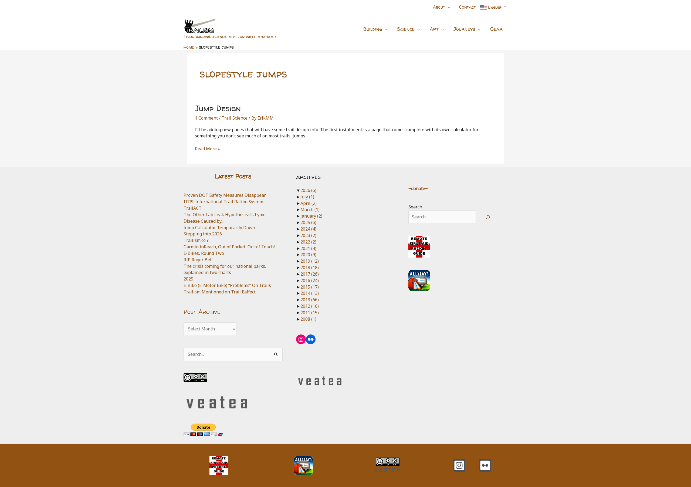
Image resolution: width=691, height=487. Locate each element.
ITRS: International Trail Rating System (223, 202)
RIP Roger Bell (198, 260)
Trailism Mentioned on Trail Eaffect (220, 292)
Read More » (207, 149)
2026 (308, 190)
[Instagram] (459, 465)
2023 (308, 235)
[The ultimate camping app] (419, 280)
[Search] (488, 217)
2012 (309, 306)
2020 (308, 255)
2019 (309, 261)
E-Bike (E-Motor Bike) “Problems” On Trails (227, 285)
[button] (447, 7)
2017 (309, 274)
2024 (308, 229)
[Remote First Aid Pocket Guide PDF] (419, 246)
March (310, 209)
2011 (309, 313)
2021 (308, 248)
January (311, 216)
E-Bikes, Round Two (204, 253)
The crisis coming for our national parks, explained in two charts (225, 269)
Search (415, 207)
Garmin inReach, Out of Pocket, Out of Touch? (230, 247)
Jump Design (218, 108)
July (307, 197)
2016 (309, 280)
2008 (308, 319)
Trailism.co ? (196, 240)
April (308, 203)
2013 (309, 300)
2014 (309, 293)
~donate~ (418, 188)
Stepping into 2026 (203, 234)
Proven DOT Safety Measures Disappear (225, 195)
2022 (308, 242)
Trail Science (235, 118)
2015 (309, 287)
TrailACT (193, 208)
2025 (188, 279)
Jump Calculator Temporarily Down (219, 228)
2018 (309, 267)
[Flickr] (485, 465)
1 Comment (206, 118)
